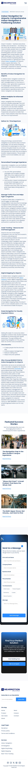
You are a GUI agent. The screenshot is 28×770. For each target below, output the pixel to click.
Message (5, 600)
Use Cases (4, 716)
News (15, 710)
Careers (16, 713)
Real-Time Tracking (7, 754)
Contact (16, 716)
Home (3, 710)
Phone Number (6, 579)
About (3, 718)
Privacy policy (5, 731)
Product (3, 713)
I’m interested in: (7, 586)
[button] (25, 3)
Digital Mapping (6, 751)
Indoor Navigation (6, 743)
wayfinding (17, 368)
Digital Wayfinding (6, 748)
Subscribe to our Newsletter (10, 695)
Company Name (7, 564)
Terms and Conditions (8, 733)
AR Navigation (5, 746)
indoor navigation (10, 61)
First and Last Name (8, 557)
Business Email (6, 571)
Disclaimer (4, 728)
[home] (8, 3)
